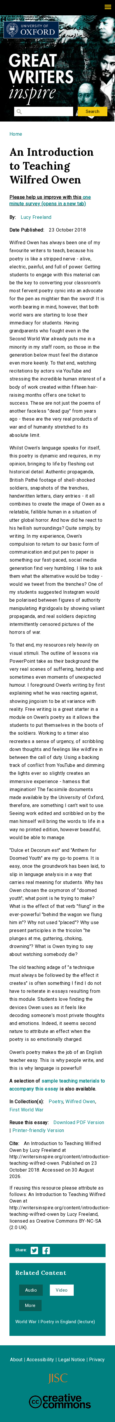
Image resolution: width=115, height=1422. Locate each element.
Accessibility (40, 1359)
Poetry (56, 1101)
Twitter (34, 1250)
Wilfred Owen (80, 1101)
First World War (26, 1110)
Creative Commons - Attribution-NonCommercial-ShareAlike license (60, 1401)
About (16, 1359)
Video (62, 1290)
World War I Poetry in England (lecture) (55, 1321)
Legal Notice (71, 1359)
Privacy (97, 1359)
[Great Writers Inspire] (31, 30)
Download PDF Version (78, 1122)
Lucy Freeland (36, 217)
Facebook (46, 1250)
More (30, 1305)
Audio (31, 1290)
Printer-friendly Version (38, 1130)
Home (15, 134)
